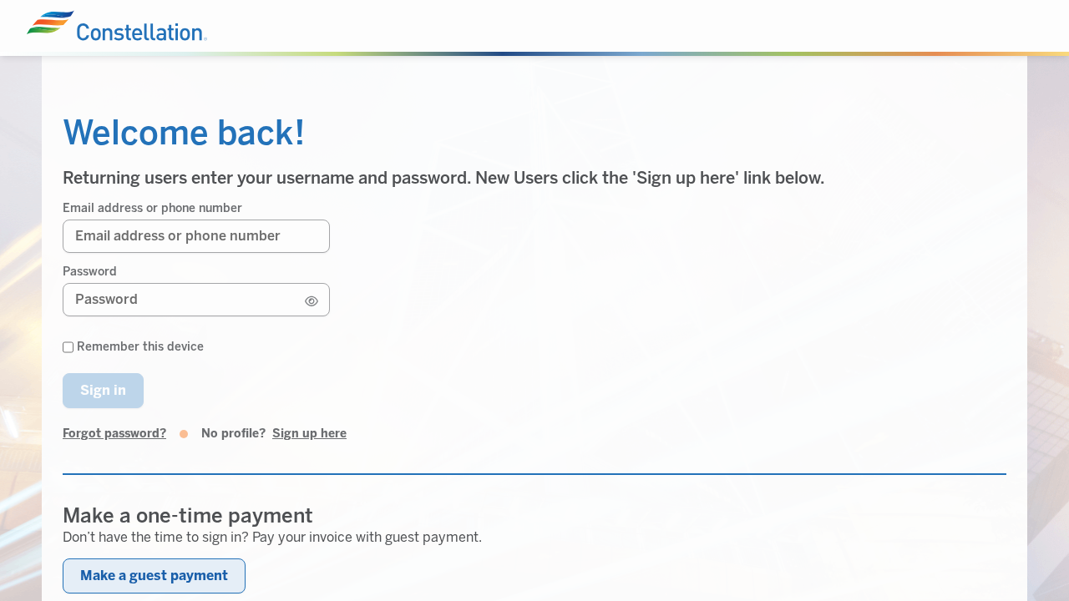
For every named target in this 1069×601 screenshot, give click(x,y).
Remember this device (140, 347)
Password (90, 272)
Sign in (103, 390)
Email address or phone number (152, 209)
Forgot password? (114, 434)
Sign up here (309, 434)
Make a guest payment (154, 575)
